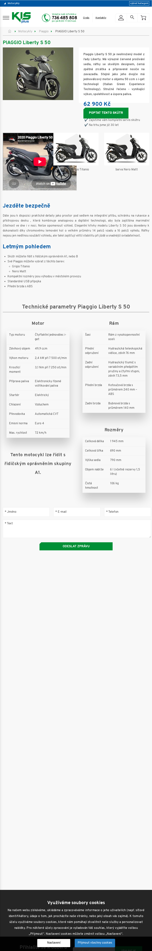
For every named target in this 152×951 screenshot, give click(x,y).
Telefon (112, 511)
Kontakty (100, 17)
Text (9, 523)
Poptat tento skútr (106, 113)
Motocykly (13, 3)
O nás (86, 17)
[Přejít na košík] (143, 17)
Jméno (10, 511)
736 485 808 (64, 18)
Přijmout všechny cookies (95, 943)
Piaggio (44, 31)
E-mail (61, 511)
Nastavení (53, 943)
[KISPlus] (21, 17)
